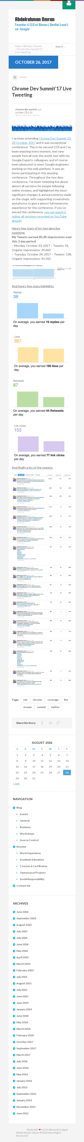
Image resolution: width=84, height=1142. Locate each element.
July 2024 (21, 937)
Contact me (23, 885)
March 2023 (23, 963)
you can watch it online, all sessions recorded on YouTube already (39, 216)
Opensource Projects (33, 872)
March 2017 (23, 1054)
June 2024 (22, 944)
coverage (53, 699)
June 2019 (22, 1002)
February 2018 (25, 1035)
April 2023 (22, 957)
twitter (55, 707)
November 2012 (26, 1106)
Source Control (29, 840)
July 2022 (21, 976)
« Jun (16, 783)
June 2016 (22, 1067)
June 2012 (22, 1113)
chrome (37, 699)
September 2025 (26, 918)
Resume (21, 846)
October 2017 (24, 1041)
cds (25, 699)
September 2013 (26, 1093)
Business (25, 827)
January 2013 (24, 1100)
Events (38, 46)
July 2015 (21, 1087)
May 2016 (22, 1074)
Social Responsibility (32, 879)
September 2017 (26, 1048)
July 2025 (21, 931)
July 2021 (21, 989)
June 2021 (22, 996)
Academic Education (32, 859)
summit (41, 707)
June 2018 (22, 1015)
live (66, 699)
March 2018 (23, 1028)
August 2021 (24, 983)
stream (27, 707)
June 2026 (22, 911)
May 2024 (22, 950)
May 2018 (22, 1022)
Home (18, 46)
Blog (19, 807)
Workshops (27, 833)
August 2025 (24, 924)
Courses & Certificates (33, 866)
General (24, 820)
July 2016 (21, 1061)
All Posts (28, 46)
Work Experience (30, 853)
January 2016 (24, 1080)
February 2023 (25, 970)
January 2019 (24, 1009)
